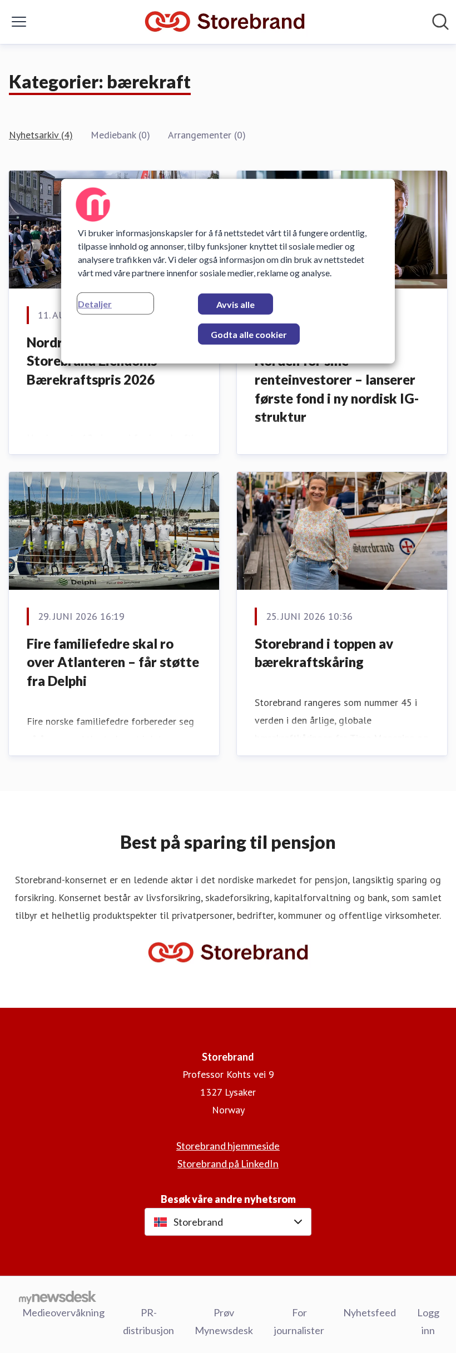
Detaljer (95, 304)
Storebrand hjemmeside (228, 1146)
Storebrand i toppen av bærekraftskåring (324, 652)
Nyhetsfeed (369, 1312)
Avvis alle (235, 304)
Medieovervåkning (63, 1312)
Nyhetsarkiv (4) (41, 134)
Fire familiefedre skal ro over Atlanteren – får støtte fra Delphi (113, 662)
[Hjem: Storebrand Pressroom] (224, 22)
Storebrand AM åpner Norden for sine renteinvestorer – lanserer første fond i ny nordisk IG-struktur (337, 379)
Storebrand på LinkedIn (228, 1163)
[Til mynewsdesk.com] (57, 1297)
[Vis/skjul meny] (19, 21)
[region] (228, 271)
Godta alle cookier (249, 334)
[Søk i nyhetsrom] (440, 22)
